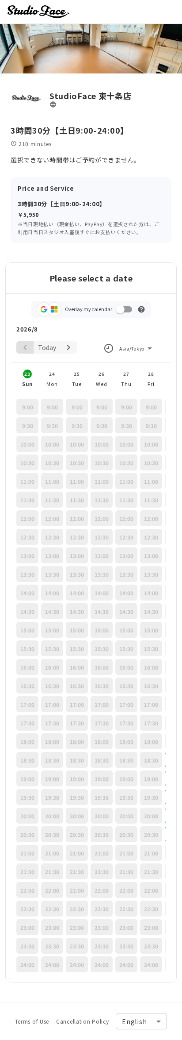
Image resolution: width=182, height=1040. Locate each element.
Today (47, 347)
